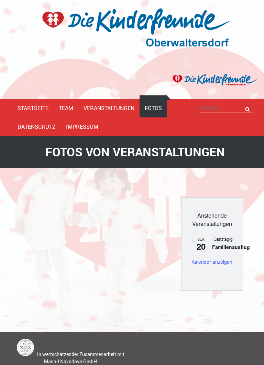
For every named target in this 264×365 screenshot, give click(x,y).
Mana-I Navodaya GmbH (70, 361)
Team (66, 108)
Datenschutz (37, 127)
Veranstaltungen (109, 108)
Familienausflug (231, 246)
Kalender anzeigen (211, 261)
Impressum (82, 127)
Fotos (153, 108)
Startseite (33, 108)
